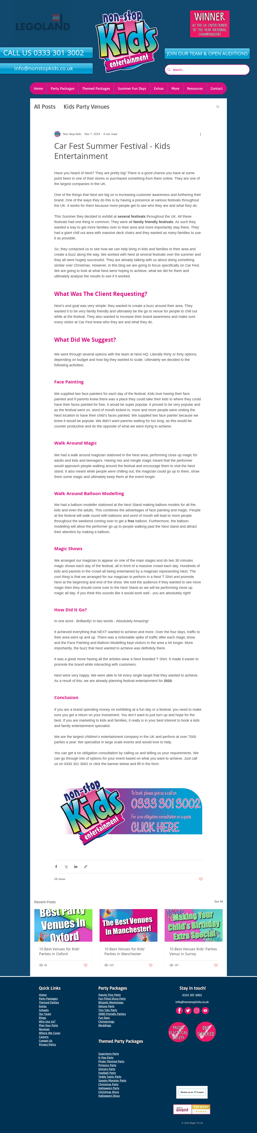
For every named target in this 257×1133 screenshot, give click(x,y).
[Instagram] (196, 1010)
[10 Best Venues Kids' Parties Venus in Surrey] (194, 925)
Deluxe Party (106, 1006)
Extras (43, 1006)
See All (218, 901)
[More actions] (200, 134)
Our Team (45, 1014)
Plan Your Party (48, 1025)
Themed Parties (49, 1002)
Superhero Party (108, 1054)
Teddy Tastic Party (109, 1076)
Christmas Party (108, 1084)
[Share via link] (86, 866)
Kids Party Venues (86, 106)
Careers (44, 1037)
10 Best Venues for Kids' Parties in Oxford (59, 951)
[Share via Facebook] (56, 866)
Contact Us (45, 1040)
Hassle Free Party (109, 995)
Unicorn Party (106, 1069)
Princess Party (107, 1065)
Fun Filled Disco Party (112, 998)
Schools (44, 1010)
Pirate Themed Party (111, 1061)
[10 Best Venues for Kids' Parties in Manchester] (129, 925)
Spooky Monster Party (112, 1080)
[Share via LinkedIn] (76, 866)
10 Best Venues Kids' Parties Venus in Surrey (193, 951)
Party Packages (48, 998)
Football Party (107, 1073)
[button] (175, 88)
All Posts (45, 106)
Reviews (44, 1029)
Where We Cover (49, 1033)
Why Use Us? (47, 1021)
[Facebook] (179, 1010)
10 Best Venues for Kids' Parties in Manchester (124, 951)
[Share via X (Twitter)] (66, 866)
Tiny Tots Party (107, 1010)
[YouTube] (205, 1010)
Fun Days (104, 1018)
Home (43, 995)
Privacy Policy (47, 1044)
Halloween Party (108, 1088)
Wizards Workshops (110, 1002)
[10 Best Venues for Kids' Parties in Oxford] (63, 925)
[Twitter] (188, 1010)
